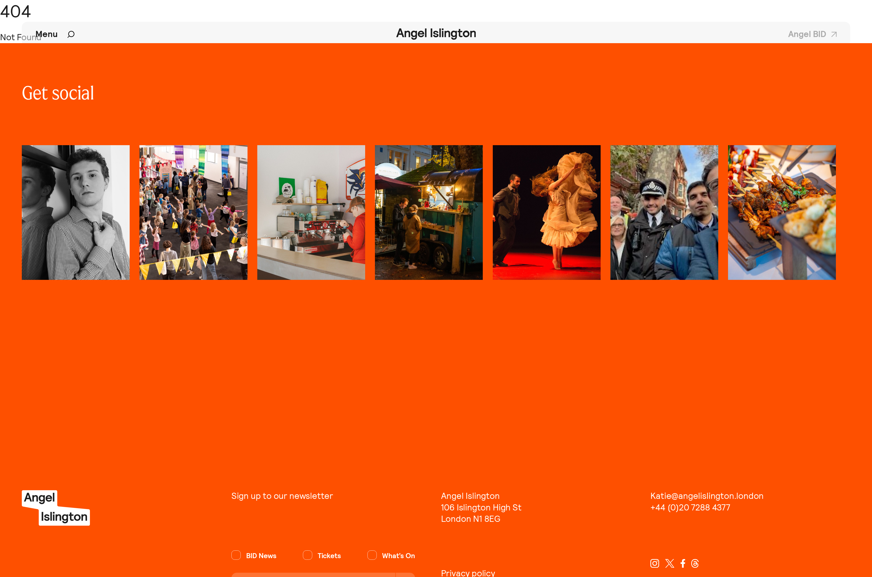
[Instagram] (654, 563)
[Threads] (695, 563)
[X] (669, 563)
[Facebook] (683, 563)
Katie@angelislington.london (707, 496)
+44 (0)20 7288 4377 (690, 507)
